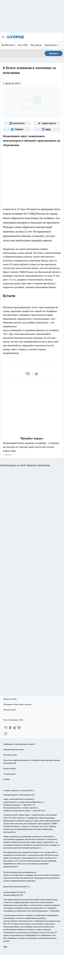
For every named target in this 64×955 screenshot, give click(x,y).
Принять (53, 53)
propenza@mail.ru (11, 802)
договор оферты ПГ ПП (13, 895)
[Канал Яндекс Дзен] (19, 728)
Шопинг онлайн (10, 699)
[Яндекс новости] (47, 123)
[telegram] (37, 374)
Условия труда (9, 774)
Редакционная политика (13, 749)
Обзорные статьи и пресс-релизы (17, 704)
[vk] (28, 374)
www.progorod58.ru (26, 790)
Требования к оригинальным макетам (19, 744)
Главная (6, 779)
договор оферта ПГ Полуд (14, 892)
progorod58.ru (48, 836)
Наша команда (9, 768)
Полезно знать (9, 710)
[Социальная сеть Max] (47, 129)
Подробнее (54, 911)
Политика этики (10, 755)
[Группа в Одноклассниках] (10, 728)
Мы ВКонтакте (8, 45)
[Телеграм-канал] (17, 129)
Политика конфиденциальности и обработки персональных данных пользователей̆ (31, 761)
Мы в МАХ (23, 45)
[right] (61, 45)
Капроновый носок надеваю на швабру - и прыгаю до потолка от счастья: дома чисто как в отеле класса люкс (31, 449)
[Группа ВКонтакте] (17, 123)
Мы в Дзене (36, 45)
